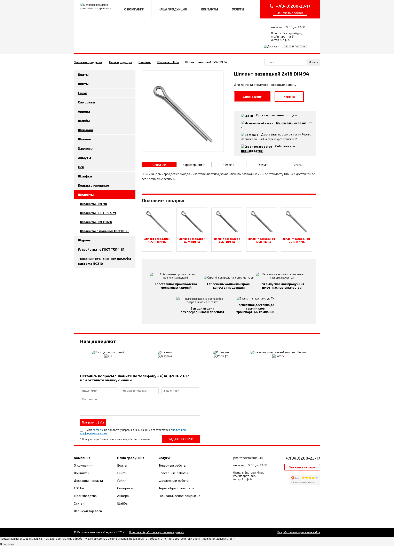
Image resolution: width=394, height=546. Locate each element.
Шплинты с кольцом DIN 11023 (104, 231)
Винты (83, 84)
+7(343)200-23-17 (303, 457)
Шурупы (85, 240)
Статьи (79, 503)
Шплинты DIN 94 (168, 62)
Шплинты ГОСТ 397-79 (98, 213)
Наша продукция (120, 62)
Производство (85, 496)
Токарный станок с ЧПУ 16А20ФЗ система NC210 (104, 261)
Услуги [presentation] (263, 164)
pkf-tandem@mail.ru (248, 458)
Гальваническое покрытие (179, 496)
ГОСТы (79, 488)
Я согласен (7, 544)
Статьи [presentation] (298, 164)
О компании (83, 465)
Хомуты (84, 157)
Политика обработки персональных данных (156, 532)
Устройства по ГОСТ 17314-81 (101, 249)
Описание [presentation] (159, 164)
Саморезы (86, 102)
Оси (81, 167)
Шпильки (85, 130)
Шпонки (84, 139)
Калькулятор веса (88, 511)
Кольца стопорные (93, 185)
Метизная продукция (88, 62)
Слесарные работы (173, 473)
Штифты (85, 176)
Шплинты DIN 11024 (96, 222)
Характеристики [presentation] (194, 164)
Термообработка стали (176, 488)
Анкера (84, 111)
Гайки (82, 93)
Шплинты (145, 62)
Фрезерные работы (174, 480)
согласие (98, 429)
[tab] (159, 164)
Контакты (81, 473)
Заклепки (86, 148)
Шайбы (84, 121)
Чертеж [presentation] (228, 164)
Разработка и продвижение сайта (298, 532)
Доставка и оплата (88, 480)
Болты (83, 74)
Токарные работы (172, 465)
